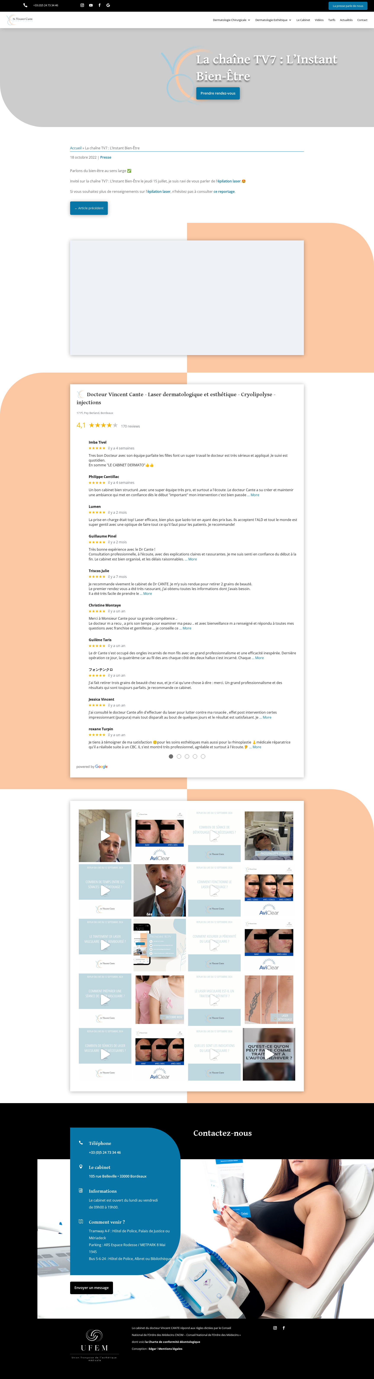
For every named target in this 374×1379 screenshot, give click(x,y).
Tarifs (331, 20)
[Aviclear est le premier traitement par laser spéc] (269, 890)
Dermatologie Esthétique (271, 20)
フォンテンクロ (101, 670)
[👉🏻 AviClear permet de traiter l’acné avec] (160, 1054)
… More (253, 494)
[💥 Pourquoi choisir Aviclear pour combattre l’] (160, 835)
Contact (362, 20)
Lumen (95, 507)
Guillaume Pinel (102, 536)
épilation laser (229, 181)
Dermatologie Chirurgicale (229, 20)
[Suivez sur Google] (108, 5)
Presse (105, 157)
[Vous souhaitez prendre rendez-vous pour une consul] (160, 945)
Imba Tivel (97, 442)
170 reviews (130, 426)
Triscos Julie (99, 571)
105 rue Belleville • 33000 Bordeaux (118, 1176)
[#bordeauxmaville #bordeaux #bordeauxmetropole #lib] (214, 835)
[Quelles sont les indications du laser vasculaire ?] (214, 1054)
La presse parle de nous (348, 6)
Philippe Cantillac (104, 477)
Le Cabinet (303, 20)
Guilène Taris (100, 640)
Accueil (76, 148)
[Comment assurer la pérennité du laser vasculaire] (214, 945)
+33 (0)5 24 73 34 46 (105, 1152)
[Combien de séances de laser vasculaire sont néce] (105, 1054)
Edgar (152, 1349)
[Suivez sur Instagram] (82, 5)
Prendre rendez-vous (218, 93)
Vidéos (319, 20)
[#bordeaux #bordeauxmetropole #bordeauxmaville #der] (269, 1054)
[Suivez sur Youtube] (90, 5)
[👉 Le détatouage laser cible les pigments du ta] (269, 1000)
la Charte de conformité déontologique (172, 1342)
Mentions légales (170, 1349)
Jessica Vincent (101, 699)
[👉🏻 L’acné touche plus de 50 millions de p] (269, 945)
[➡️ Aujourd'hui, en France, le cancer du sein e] (160, 1000)
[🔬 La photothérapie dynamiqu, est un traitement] (269, 835)
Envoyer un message (91, 1287)
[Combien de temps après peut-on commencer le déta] (105, 835)
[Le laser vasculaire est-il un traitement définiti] (214, 1000)
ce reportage (224, 191)
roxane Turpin (101, 729)
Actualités (346, 20)
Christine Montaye (105, 605)
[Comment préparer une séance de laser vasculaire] (105, 1000)
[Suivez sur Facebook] (99, 5)
